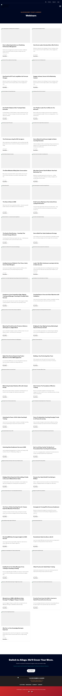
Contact (49, 1)
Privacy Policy (37, 689)
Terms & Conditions (32, 689)
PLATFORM (22, 684)
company (34, 684)
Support (54, 1)
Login (58, 1)
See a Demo (31, 670)
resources (28, 684)
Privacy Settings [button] (42, 689)
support (40, 684)
